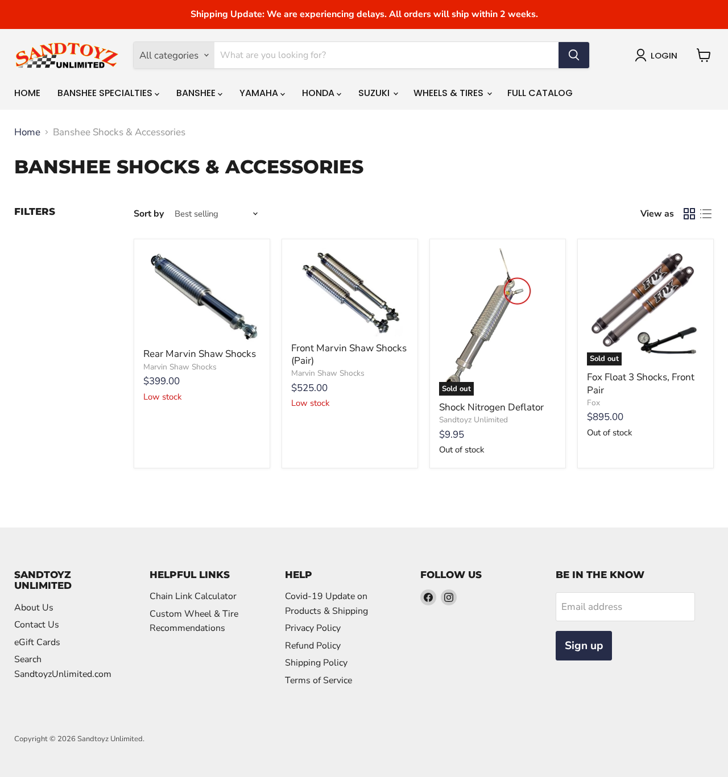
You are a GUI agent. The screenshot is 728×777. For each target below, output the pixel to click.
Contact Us (36, 624)
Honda (319, 92)
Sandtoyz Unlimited (473, 419)
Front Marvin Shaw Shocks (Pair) (349, 354)
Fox (593, 402)
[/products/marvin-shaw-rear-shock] (202, 295)
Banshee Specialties (106, 92)
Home (27, 92)
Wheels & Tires (449, 92)
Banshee (197, 92)
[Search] (574, 55)
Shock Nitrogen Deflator (491, 407)
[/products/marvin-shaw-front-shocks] (350, 292)
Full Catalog (540, 92)
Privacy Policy (313, 628)
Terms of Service (318, 680)
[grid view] (689, 214)
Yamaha (259, 92)
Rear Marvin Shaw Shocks (199, 353)
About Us (33, 607)
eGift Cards (37, 642)
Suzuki (375, 92)
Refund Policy (313, 645)
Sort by (149, 214)
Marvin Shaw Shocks (180, 367)
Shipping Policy (316, 662)
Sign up (584, 645)
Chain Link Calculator (193, 596)
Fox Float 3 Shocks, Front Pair (640, 383)
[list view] (706, 214)
